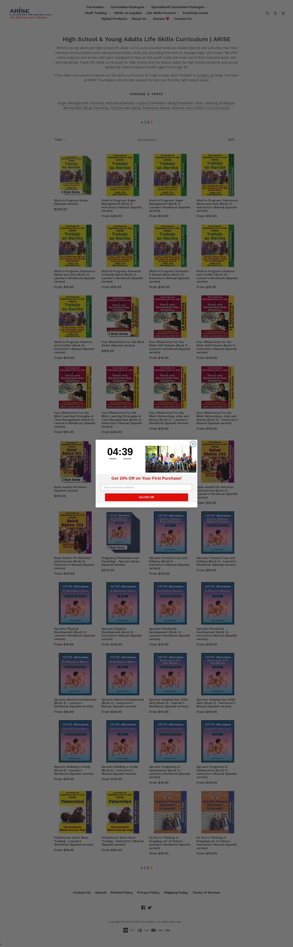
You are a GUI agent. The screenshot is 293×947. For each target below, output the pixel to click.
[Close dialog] (193, 444)
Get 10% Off (146, 497)
